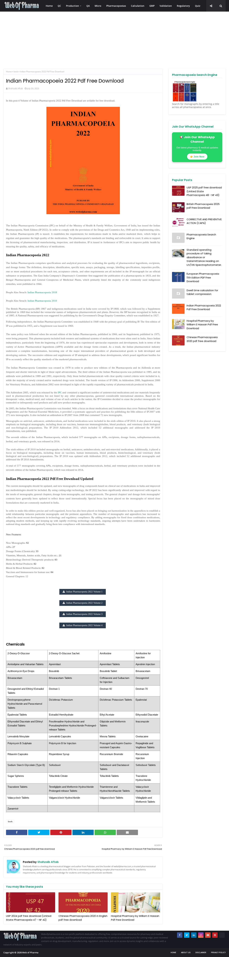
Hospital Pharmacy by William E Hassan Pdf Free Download (135, 917)
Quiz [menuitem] (197, 5)
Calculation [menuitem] (137, 5)
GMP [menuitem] (152, 5)
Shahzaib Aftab (15, 88)
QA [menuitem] (88, 5)
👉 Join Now (197, 156)
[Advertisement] (104, 40)
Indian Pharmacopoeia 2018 (42, 292)
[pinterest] (215, 935)
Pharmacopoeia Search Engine (201, 236)
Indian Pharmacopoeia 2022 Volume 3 (84, 614)
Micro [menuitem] (98, 5)
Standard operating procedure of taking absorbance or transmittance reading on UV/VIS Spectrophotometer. (204, 257)
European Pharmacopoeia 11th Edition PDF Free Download (203, 277)
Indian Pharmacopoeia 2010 (42, 300)
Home (9, 71)
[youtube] (208, 935)
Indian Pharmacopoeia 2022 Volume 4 (84, 625)
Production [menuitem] (72, 5)
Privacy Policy (218, 952)
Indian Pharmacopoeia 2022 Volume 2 (84, 603)
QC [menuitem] (59, 5)
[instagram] (201, 935)
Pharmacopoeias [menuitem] (116, 5)
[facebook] (179, 935)
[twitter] (186, 935)
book (16, 71)
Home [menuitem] (49, 5)
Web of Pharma (30, 952)
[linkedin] (193, 935)
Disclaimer (200, 952)
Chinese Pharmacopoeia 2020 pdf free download (202, 339)
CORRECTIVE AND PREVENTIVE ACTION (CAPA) (204, 221)
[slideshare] (222, 935)
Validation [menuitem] (166, 5)
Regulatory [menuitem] (183, 5)
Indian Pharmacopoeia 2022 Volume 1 (84, 591)
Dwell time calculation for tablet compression (202, 292)
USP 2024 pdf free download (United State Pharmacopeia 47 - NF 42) (28, 917)
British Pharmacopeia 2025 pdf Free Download (203, 206)
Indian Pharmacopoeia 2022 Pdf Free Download (204, 307)
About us (186, 952)
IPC (60, 392)
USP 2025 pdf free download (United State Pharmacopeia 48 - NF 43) (204, 191)
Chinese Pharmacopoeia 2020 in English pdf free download (83, 917)
